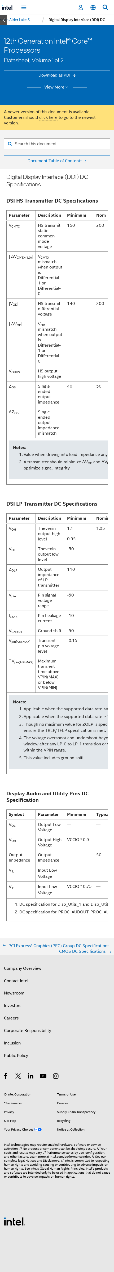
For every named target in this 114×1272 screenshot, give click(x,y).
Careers (11, 1018)
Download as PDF (55, 75)
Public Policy (16, 1055)
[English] (93, 7)
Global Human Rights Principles (62, 1168)
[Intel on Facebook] (6, 1077)
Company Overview (22, 968)
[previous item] (3, 20)
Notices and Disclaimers (42, 1160)
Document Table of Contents (55, 160)
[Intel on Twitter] (18, 1077)
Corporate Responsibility (27, 1030)
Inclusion (12, 1043)
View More (54, 87)
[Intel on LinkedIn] (31, 1077)
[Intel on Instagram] (56, 1077)
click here (48, 117)
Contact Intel (16, 981)
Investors (12, 1005)
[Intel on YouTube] (44, 1077)
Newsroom (14, 993)
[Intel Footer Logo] (14, 1221)
